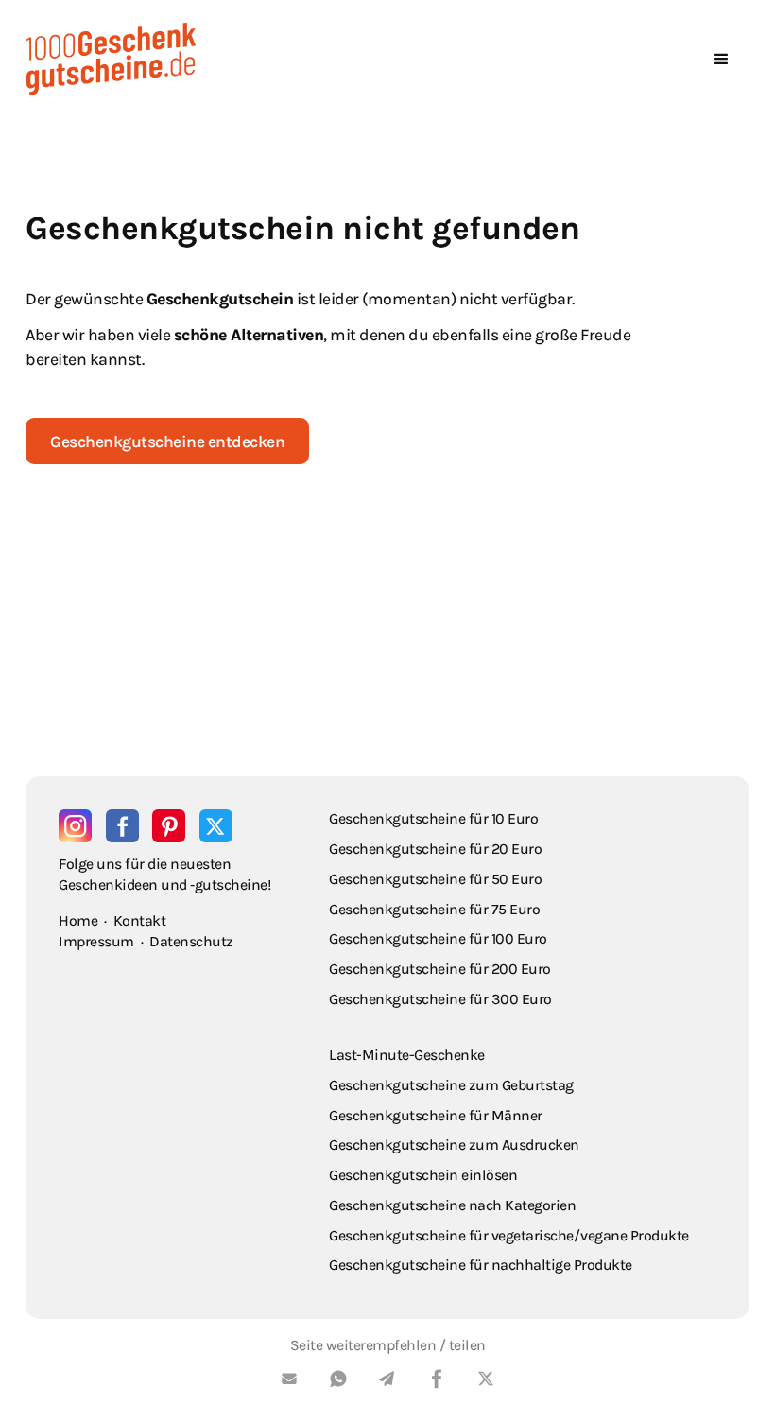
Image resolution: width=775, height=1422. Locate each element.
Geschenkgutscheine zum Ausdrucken (454, 1144)
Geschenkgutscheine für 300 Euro (440, 999)
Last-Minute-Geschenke (407, 1055)
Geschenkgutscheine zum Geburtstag (451, 1085)
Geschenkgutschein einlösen (423, 1175)
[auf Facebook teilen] (437, 1381)
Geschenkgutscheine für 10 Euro (433, 818)
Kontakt (139, 920)
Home (78, 920)
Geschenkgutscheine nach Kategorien (452, 1205)
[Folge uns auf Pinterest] (168, 825)
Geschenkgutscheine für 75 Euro (434, 909)
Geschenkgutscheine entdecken (167, 441)
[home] (111, 59)
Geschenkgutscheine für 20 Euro (435, 849)
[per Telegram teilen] (387, 1381)
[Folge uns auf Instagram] (75, 825)
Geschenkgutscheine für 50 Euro (435, 879)
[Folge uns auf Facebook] (122, 825)
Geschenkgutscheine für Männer (435, 1115)
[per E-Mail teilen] (289, 1381)
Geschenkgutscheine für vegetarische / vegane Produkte (509, 1235)
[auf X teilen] (486, 1381)
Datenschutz (191, 941)
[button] (721, 59)
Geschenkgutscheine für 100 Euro (438, 938)
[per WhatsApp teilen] (338, 1381)
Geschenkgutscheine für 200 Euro (440, 969)
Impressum (96, 941)
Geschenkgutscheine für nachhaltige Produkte (480, 1265)
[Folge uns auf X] (215, 825)
